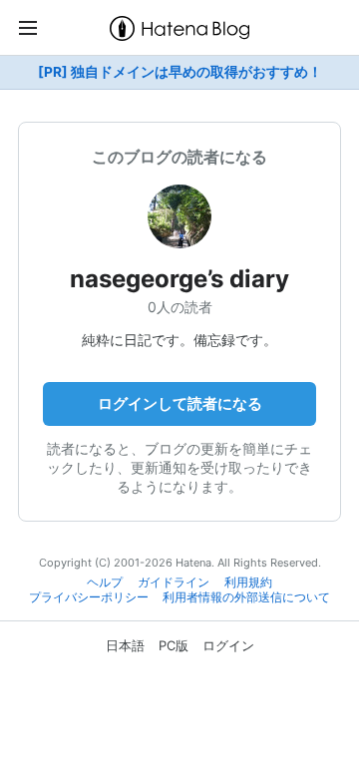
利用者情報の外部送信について (246, 597)
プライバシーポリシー (89, 597)
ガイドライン (173, 582)
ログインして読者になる (180, 403)
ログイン (228, 645)
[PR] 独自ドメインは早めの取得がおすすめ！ (180, 72)
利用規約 (248, 582)
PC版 (173, 645)
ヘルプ (105, 582)
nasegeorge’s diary (179, 278)
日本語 (125, 645)
